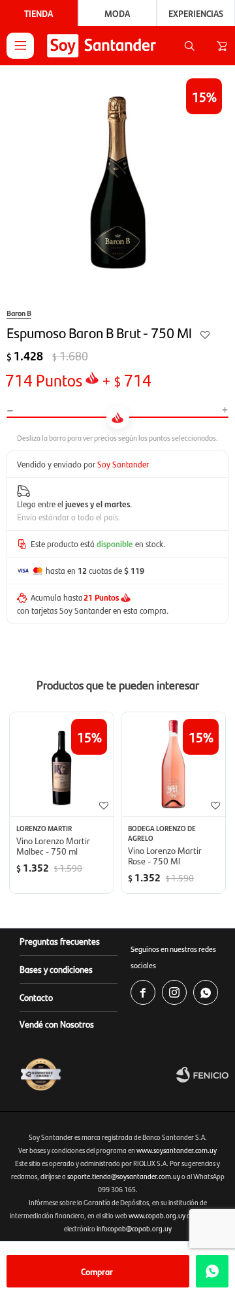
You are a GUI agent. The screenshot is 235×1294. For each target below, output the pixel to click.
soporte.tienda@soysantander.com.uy (123, 1176)
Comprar (97, 1271)
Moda (117, 13)
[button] (189, 45)
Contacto (36, 996)
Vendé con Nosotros (57, 1023)
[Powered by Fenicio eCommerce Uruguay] (202, 1075)
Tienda (38, 13)
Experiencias (195, 13)
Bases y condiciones (56, 968)
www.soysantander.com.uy (176, 1150)
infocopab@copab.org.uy (134, 1228)
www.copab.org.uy (157, 1215)
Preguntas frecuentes (60, 940)
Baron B (19, 313)
